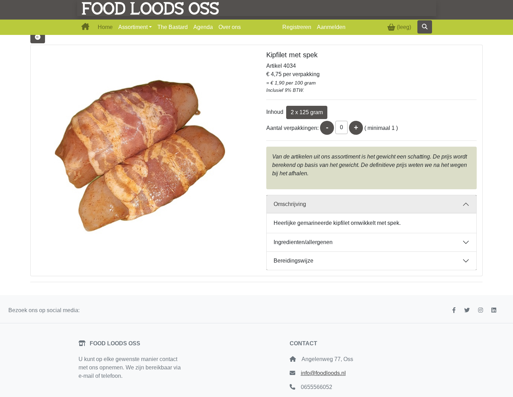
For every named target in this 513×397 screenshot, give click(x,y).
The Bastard (172, 27)
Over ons (229, 27)
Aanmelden (331, 27)
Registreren (296, 27)
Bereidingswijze (293, 261)
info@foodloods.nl (323, 373)
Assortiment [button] (133, 27)
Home (105, 27)
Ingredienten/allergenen (303, 242)
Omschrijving (290, 204)
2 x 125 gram (307, 112)
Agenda (203, 27)
